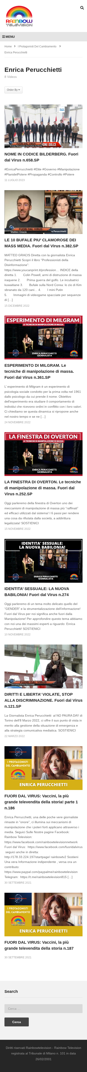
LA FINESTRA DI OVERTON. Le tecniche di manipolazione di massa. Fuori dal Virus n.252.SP (42, 488)
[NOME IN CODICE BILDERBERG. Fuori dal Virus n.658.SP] (43, 126)
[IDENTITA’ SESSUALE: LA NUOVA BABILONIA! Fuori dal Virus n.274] (43, 561)
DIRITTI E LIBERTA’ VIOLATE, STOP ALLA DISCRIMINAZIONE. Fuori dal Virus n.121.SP (43, 700)
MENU (10, 36)
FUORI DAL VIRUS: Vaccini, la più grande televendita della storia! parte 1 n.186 (41, 802)
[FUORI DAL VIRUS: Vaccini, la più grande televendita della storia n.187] (43, 915)
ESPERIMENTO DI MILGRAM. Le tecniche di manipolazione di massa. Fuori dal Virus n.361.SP (39, 371)
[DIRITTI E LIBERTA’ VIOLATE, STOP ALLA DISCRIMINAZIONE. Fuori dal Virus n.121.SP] (43, 666)
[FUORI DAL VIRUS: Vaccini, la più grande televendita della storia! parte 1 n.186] (43, 768)
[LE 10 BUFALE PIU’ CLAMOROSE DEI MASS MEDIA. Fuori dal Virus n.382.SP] (43, 212)
